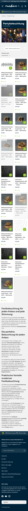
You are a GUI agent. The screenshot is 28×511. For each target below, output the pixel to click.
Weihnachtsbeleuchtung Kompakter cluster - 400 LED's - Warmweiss (21, 101)
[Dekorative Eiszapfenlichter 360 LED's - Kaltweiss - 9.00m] (7, 253)
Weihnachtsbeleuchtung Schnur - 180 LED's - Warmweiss (21, 74)
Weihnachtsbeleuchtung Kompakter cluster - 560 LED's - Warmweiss (7, 236)
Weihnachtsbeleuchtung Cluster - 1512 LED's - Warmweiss (7, 74)
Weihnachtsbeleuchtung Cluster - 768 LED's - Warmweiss (7, 209)
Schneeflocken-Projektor (8, 370)
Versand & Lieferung (7, 462)
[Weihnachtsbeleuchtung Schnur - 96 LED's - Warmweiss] (7, 119)
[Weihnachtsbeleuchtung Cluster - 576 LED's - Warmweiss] (7, 283)
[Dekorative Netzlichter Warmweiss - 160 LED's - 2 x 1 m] (21, 225)
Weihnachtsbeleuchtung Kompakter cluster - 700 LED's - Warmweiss (21, 210)
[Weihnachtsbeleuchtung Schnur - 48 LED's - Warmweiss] (21, 119)
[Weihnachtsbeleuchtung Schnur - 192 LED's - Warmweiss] (7, 145)
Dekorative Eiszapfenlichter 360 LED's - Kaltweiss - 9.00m (6, 264)
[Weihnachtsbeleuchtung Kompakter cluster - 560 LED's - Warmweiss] (7, 225)
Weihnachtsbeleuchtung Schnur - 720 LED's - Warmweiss (21, 155)
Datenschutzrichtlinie (7, 477)
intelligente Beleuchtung (13, 410)
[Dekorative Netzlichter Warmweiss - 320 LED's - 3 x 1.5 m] (7, 90)
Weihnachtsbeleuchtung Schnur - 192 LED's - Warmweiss (7, 155)
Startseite (4, 16)
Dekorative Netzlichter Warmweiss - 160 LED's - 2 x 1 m (20, 236)
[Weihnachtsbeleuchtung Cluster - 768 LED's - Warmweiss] (7, 199)
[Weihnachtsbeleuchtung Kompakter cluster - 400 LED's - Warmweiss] (21, 91)
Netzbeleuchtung (6, 390)
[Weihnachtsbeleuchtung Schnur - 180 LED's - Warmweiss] (21, 64)
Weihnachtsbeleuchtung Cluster (15, 366)
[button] (25, 6)
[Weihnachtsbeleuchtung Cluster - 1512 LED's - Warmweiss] (7, 64)
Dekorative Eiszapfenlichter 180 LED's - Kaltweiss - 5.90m (6, 182)
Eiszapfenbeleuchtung (17, 391)
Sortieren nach (5, 53)
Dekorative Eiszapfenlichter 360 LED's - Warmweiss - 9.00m (19, 265)
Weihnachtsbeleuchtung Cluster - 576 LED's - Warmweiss (7, 293)
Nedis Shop (7, 507)
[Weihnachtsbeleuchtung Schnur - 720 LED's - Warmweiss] (21, 145)
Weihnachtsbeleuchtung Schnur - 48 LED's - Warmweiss (21, 128)
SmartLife (4, 456)
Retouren (4, 468)
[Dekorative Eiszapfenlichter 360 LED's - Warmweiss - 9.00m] (21, 254)
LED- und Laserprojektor (18, 407)
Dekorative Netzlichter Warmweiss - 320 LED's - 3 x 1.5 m (6, 101)
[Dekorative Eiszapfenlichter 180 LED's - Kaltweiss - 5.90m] (7, 171)
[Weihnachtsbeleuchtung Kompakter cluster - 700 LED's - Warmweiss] (21, 199)
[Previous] (3, 48)
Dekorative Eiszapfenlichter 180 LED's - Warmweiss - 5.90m (21, 182)
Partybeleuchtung (10, 16)
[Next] (25, 48)
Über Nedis (5, 471)
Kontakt (4, 459)
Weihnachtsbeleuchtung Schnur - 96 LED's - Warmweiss (7, 128)
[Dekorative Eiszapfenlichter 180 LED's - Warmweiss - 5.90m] (21, 171)
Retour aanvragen (6, 465)
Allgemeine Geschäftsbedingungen (11, 474)
